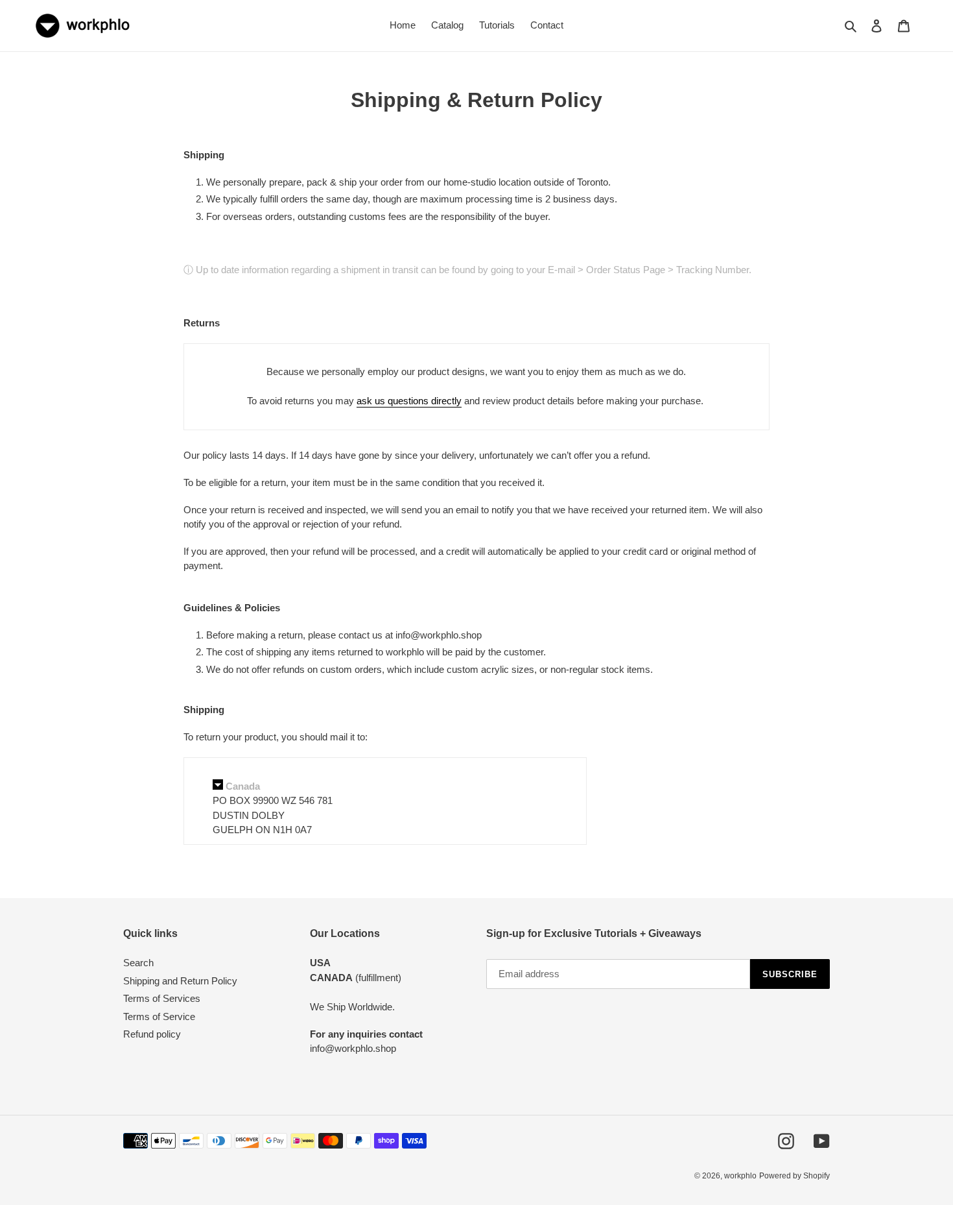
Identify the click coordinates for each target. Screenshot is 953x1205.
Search (138, 962)
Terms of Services (161, 998)
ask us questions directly (409, 400)
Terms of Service (159, 1016)
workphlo (740, 1175)
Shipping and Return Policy (180, 980)
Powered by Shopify (794, 1175)
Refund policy (152, 1034)
